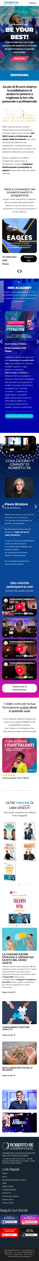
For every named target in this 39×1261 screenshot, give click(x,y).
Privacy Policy (8, 1203)
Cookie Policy (18, 1254)
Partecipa (19, 58)
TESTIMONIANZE (9, 1190)
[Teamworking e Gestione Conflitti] (19, 1012)
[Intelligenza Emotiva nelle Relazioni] (19, 1053)
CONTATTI (6, 1193)
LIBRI (4, 1183)
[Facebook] (9, 1220)
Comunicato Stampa (10, 1196)
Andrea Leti (27, 1256)
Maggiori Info (29, 259)
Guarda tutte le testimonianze (19, 688)
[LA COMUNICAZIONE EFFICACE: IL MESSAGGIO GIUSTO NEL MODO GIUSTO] (19, 939)
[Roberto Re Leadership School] (11, 3)
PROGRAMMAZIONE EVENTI (14, 1180)
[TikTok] (29, 1233)
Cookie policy (7, 1199)
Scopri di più (8, 992)
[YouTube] (9, 1233)
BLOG (4, 1177)
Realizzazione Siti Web (15, 1256)
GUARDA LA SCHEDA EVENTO (18, 416)
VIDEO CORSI (7, 1186)
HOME (4, 1173)
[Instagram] (29, 1220)
